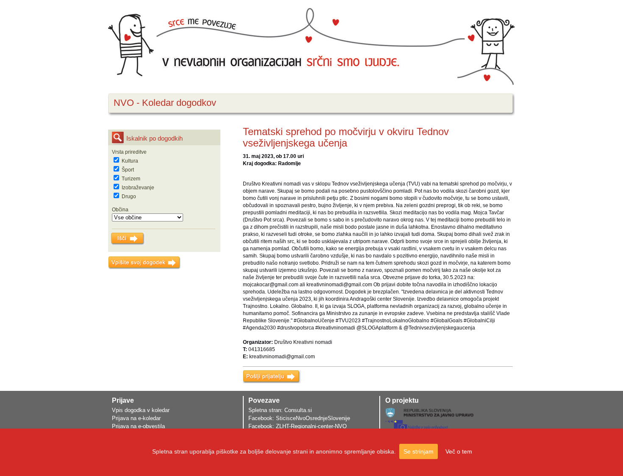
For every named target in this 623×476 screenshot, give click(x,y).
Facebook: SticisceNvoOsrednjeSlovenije (299, 418)
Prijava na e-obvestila (138, 426)
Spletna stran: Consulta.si (280, 410)
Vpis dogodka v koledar (141, 410)
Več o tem (458, 451)
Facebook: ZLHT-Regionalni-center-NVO (297, 426)
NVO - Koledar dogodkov (165, 102)
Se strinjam (418, 451)
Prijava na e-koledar (136, 418)
